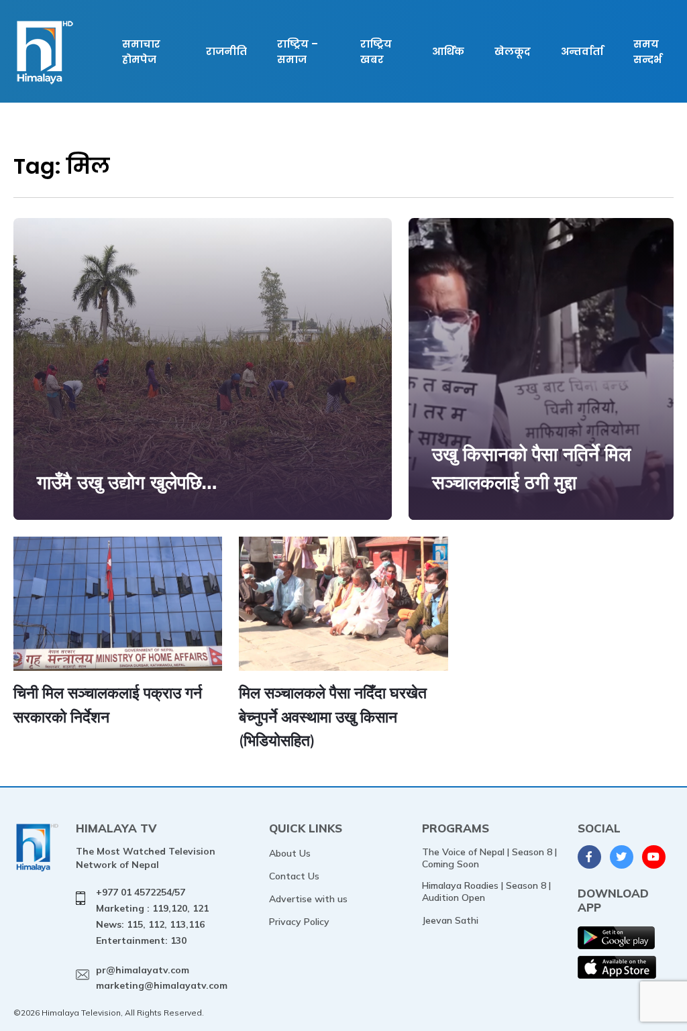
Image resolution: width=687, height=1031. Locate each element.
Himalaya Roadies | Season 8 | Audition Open (486, 891)
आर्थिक (448, 51)
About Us (290, 853)
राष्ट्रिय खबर (376, 51)
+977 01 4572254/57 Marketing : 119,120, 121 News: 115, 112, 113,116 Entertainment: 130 (152, 916)
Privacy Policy (299, 922)
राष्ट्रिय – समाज (297, 51)
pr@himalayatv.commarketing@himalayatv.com (161, 978)
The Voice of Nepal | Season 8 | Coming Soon (489, 858)
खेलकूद (512, 51)
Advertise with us (308, 899)
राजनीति (226, 51)
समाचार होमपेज (141, 51)
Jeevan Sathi (450, 920)
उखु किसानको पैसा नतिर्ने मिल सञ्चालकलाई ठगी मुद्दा (531, 468)
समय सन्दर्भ (647, 51)
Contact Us (294, 876)
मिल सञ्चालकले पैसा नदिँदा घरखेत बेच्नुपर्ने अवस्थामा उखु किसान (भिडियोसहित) (333, 716)
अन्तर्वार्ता (582, 51)
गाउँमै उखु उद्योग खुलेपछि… (127, 482)
